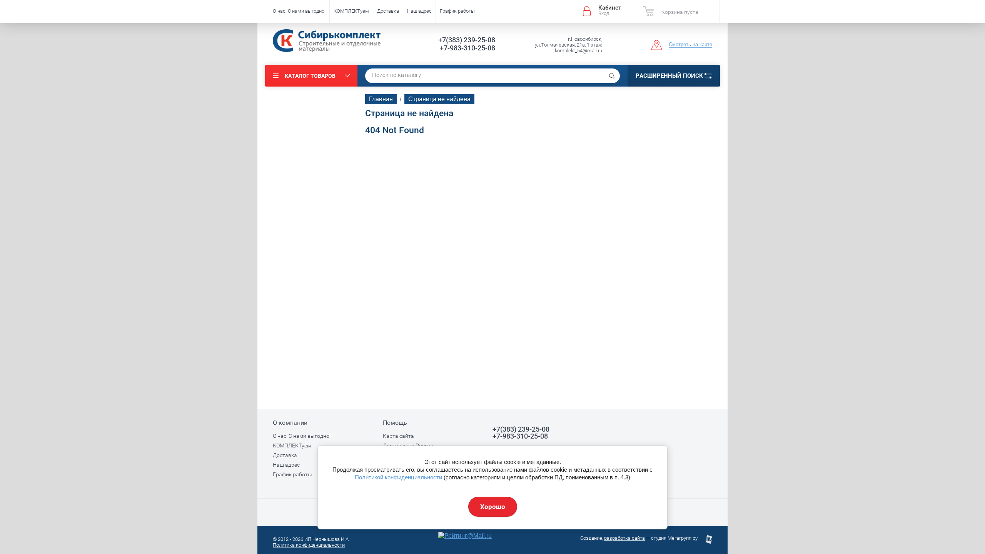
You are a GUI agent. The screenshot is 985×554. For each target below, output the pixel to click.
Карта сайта (398, 436)
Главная (381, 99)
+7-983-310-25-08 (467, 48)
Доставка (388, 11)
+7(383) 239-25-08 (466, 40)
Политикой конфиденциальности (398, 477)
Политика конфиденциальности (309, 545)
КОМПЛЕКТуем (351, 11)
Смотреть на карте (690, 44)
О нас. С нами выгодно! (299, 11)
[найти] (612, 75)
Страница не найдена (439, 99)
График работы (457, 11)
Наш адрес (419, 11)
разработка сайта (624, 538)
